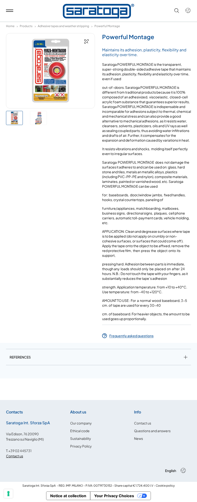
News (138, 438)
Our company (81, 423)
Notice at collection (68, 495)
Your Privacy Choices (114, 495)
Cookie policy (165, 485)
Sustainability (80, 438)
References (20, 357)
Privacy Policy (81, 446)
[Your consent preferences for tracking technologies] (8, 493)
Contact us (14, 456)
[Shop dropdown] (185, 10)
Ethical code (80, 431)
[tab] (98, 358)
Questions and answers (152, 431)
